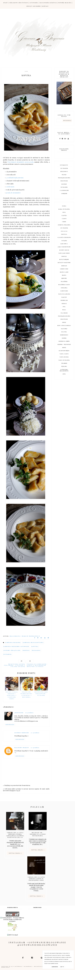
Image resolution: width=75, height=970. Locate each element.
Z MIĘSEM (64, 193)
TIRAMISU (64, 363)
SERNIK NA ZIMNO (64, 341)
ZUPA (64, 374)
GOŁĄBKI (64, 240)
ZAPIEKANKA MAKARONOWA (64, 370)
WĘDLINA (64, 366)
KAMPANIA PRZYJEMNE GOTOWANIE (16, 646)
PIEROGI (64, 303)
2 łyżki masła (10, 187)
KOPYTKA (34, 646)
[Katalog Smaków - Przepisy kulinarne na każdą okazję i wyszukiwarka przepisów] (12, 921)
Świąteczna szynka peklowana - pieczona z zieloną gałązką (14, 665)
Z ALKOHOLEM (64, 190)
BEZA (64, 212)
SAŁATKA (64, 331)
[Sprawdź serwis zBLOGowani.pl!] (12, 935)
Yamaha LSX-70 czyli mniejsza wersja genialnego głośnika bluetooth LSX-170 (15, 835)
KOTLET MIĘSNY (64, 259)
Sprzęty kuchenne (34, 6)
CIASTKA (64, 215)
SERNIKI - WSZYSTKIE (64, 344)
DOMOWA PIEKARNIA (64, 225)
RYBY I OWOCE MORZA (64, 325)
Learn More (55, 966)
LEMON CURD (64, 269)
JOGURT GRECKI (64, 250)
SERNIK (64, 338)
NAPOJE (64, 174)
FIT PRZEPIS (64, 168)
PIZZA (64, 309)
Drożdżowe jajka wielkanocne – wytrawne (41, 693)
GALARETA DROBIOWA (64, 237)
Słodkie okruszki (21, 732)
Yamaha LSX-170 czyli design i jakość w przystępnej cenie (36, 878)
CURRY (64, 221)
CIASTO (64, 218)
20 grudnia (35, 732)
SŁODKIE (64, 184)
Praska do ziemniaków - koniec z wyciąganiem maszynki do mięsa (37, 665)
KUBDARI (64, 265)
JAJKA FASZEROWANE (64, 247)
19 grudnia (29, 712)
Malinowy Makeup (21, 747)
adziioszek (18, 712)
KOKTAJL (64, 256)
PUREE (64, 322)
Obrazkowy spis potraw (18, 2)
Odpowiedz (9, 724)
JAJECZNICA (64, 243)
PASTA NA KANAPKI (64, 294)
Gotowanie (33, 2)
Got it (62, 966)
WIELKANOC (36, 650)
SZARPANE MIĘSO (64, 350)
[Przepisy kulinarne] (12, 930)
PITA (64, 306)
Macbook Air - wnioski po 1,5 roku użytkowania (38, 834)
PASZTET (64, 297)
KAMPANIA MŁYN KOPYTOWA (33, 642)
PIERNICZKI (64, 300)
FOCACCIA (64, 231)
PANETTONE (64, 291)
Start (5, 2)
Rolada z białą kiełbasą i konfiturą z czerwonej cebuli (12, 695)
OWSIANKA (64, 287)
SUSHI (64, 347)
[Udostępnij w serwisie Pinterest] (48, 638)
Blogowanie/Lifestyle (48, 2)
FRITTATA (64, 234)
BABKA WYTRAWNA (64, 209)
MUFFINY (64, 278)
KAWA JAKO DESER (64, 253)
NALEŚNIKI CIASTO (64, 284)
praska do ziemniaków (13, 193)
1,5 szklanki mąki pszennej (15, 178)
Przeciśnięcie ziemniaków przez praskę (21, 162)
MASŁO (64, 275)
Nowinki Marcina (64, 2)
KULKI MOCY (64, 171)
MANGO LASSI (64, 272)
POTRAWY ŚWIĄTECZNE (12, 650)
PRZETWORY (64, 181)
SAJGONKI (64, 328)
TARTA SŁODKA (64, 357)
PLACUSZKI (64, 313)
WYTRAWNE (8, 654)
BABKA (64, 206)
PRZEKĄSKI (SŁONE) (64, 177)
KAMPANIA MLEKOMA (13, 642)
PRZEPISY (26, 650)
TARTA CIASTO (64, 354)
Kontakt (45, 6)
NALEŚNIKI (64, 281)
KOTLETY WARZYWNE (64, 262)
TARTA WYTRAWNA (64, 360)
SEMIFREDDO (64, 335)
